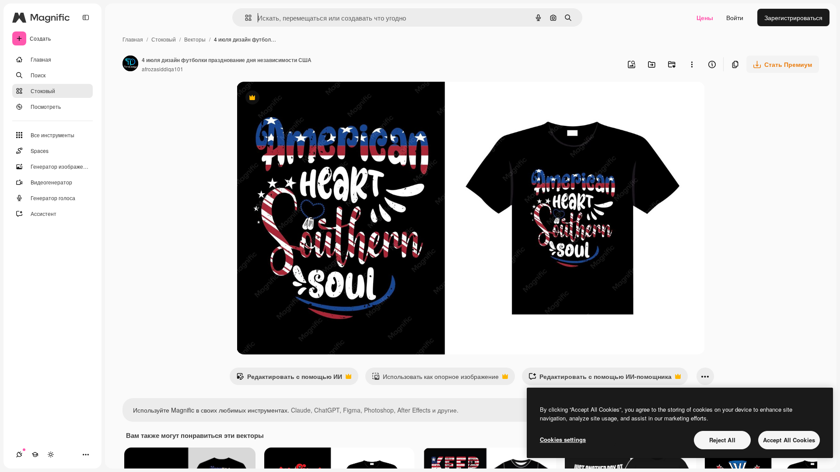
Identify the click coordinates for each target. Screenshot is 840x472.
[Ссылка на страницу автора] (130, 64)
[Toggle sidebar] (86, 17)
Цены (704, 17)
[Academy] (35, 455)
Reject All (722, 440)
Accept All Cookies (789, 440)
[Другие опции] (691, 64)
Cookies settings (563, 439)
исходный (295, 98)
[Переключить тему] (51, 455)
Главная (132, 39)
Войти (734, 17)
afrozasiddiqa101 (162, 69)
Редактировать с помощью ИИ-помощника (600, 378)
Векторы (195, 39)
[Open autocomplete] (245, 17)
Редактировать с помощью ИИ (289, 378)
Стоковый (163, 39)
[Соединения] (19, 455)
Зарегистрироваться (793, 17)
